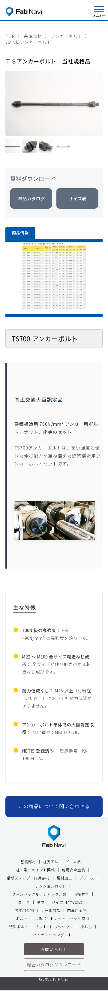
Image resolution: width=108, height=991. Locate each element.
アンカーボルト (66, 36)
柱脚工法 (50, 861)
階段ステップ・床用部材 (28, 877)
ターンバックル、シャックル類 (39, 894)
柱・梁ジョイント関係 (35, 869)
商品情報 (20, 232)
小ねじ (86, 926)
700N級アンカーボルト (28, 42)
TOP (10, 36)
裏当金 (24, 902)
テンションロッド (50, 885)
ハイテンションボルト (52, 934)
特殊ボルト (18, 926)
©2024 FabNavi (54, 980)
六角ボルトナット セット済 (59, 918)
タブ (41, 902)
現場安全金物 (73, 869)
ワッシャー (64, 926)
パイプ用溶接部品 (67, 902)
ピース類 (73, 861)
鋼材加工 (64, 877)
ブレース (86, 877)
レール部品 (50, 910)
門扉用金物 (77, 910)
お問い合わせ (54, 949)
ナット (41, 926)
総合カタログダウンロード (54, 965)
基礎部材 (33, 36)
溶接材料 (81, 894)
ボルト (22, 918)
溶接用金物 (24, 910)
